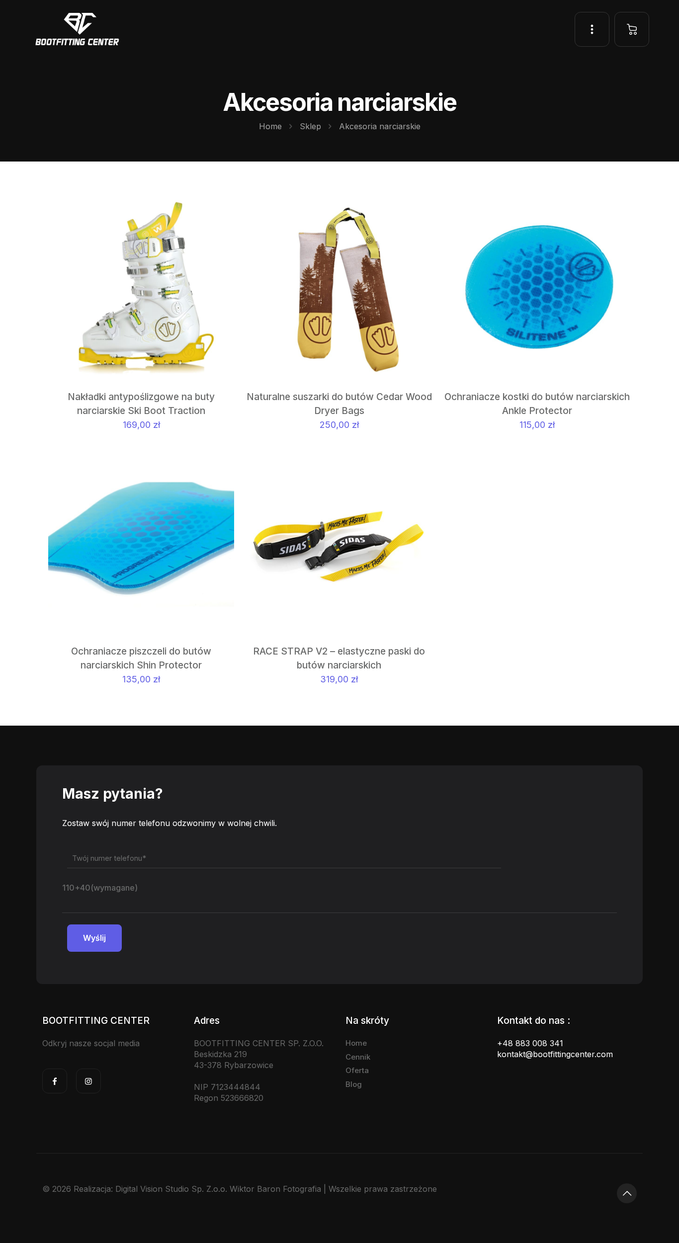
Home (270, 126)
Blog (353, 1084)
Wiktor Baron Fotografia (275, 1189)
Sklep (310, 126)
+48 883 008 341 (530, 1043)
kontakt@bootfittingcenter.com (555, 1054)
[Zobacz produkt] (220, 232)
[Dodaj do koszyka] (220, 210)
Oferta (357, 1070)
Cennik (357, 1057)
